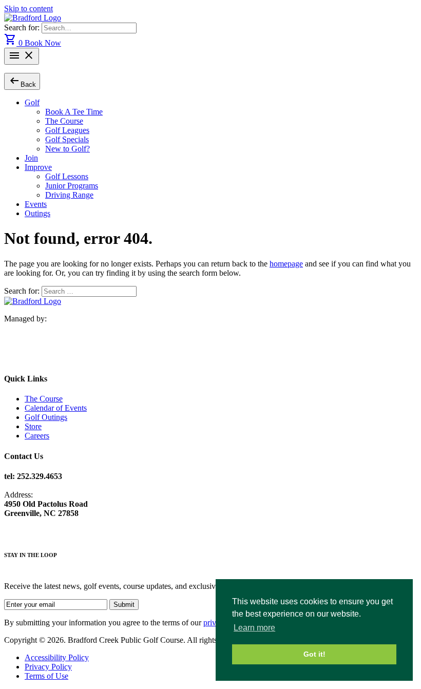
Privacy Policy (48, 666)
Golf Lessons (66, 176)
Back (22, 80)
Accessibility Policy (57, 657)
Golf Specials (67, 139)
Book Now (43, 43)
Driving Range (69, 194)
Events (36, 204)
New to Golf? (67, 148)
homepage (286, 263)
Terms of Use (46, 676)
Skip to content (28, 8)
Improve (38, 167)
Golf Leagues (67, 130)
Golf (32, 102)
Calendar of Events (56, 408)
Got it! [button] (314, 654)
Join (31, 158)
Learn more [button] (254, 627)
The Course (64, 121)
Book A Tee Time (74, 111)
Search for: (23, 27)
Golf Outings (46, 417)
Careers (37, 435)
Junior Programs (71, 185)
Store (33, 426)
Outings (37, 213)
